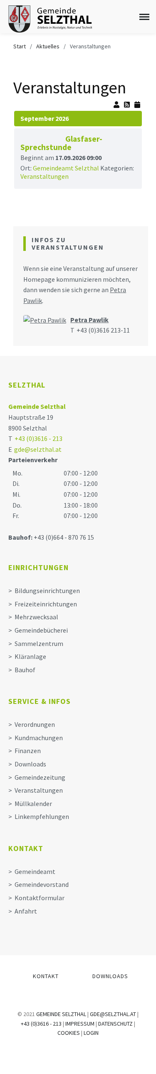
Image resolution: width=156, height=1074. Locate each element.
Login (91, 1032)
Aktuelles (47, 46)
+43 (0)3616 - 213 (38, 438)
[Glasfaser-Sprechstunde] (40, 136)
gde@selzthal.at (38, 449)
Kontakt (46, 976)
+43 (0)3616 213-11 (103, 330)
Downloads (110, 976)
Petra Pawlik (89, 319)
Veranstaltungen (44, 176)
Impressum (79, 1023)
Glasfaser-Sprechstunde (61, 143)
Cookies (68, 1032)
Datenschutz (115, 1023)
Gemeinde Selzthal (37, 406)
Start (19, 46)
